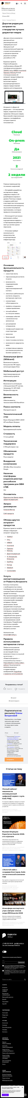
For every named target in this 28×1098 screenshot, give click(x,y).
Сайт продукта (9, 513)
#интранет (5, 812)
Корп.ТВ (4, 1003)
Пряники (7, 73)
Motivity (13, 73)
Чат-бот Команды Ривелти (11, 945)
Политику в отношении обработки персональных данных (13, 738)
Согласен (5, 1095)
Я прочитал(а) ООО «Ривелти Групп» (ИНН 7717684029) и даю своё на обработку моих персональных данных (14, 741)
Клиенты (4, 1017)
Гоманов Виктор (9, 510)
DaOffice (10, 562)
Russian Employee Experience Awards (7, 1075)
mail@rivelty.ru (19, 943)
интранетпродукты (14, 701)
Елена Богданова (6, 1027)
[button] (12, 257)
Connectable (11, 571)
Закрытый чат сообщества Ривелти (7, 1050)
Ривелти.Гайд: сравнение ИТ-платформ (6, 1057)
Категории (5, 1012)
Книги (3, 1064)
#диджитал (17, 848)
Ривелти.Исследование (8, 1053)
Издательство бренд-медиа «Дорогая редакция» (13, 498)
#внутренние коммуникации (17, 847)
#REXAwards (17, 810)
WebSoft (10, 568)
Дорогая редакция (13, 554)
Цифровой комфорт (5, 990)
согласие (9, 743)
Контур (9, 565)
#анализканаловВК (7, 887)
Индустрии (5, 1015)
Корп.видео (5, 1001)
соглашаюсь (11, 747)
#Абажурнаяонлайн (7, 1080)
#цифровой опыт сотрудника (9, 809)
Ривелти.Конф (6, 1078)
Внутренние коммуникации (6, 994)
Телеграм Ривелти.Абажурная (7, 1046)
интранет (13, 698)
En (18, 3)
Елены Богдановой (13, 714)
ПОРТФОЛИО (6, 1010)
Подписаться (21, 962)
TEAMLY (6, 70)
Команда (4, 1025)
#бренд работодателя (8, 810)
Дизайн (4, 999)
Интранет (4, 987)
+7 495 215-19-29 (7, 943)
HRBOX (16, 70)
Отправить (10, 759)
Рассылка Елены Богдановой (6, 1061)
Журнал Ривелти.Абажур (8, 13)
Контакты (4, 1031)
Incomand (22, 70)
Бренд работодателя (7, 997)
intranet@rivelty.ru (10, 635)
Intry (11, 70)
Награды (4, 1029)
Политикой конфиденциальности (9, 1091)
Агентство (5, 1022)
